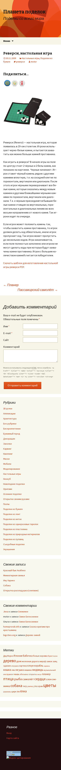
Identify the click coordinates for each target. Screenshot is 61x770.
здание (7, 665)
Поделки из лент (11, 514)
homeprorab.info (11, 626)
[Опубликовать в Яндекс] (22, 82)
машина (28, 670)
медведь (37, 670)
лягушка (19, 669)
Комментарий (11, 346)
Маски (6, 458)
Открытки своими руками (16, 499)
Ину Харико (9, 580)
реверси (20, 61)
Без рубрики (9, 423)
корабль (38, 665)
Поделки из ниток (12, 519)
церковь (7, 691)
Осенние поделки (12, 494)
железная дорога (30, 661)
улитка (30, 686)
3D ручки (7, 408)
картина (23, 665)
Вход (9, 733)
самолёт (28, 679)
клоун (30, 665)
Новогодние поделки (14, 483)
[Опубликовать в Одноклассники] (15, 82)
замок (49, 661)
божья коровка (40, 656)
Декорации (9, 438)
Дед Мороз (8, 656)
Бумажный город (11, 433)
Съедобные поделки (14, 544)
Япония (18, 655)
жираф (42, 661)
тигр (25, 686)
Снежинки (23, 611)
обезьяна (24, 674)
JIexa (5, 611)
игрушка (15, 666)
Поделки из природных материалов (21, 534)
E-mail (7, 333)
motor (34, 61)
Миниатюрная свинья (14, 575)
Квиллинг (8, 453)
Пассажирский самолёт (38, 290)
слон (49, 679)
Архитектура (9, 418)
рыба (18, 679)
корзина (47, 666)
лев (13, 670)
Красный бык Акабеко (14, 570)
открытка (33, 674)
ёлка (23, 691)
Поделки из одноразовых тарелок (20, 524)
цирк (13, 691)
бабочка (28, 655)
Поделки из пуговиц (13, 539)
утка (36, 686)
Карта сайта (13, 738)
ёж (18, 691)
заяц (55, 661)
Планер (11, 285)
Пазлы (6, 504)
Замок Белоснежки (28, 616)
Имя (6, 326)
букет (50, 656)
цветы (49, 685)
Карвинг (7, 448)
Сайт (6, 340)
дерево (9, 660)
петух (39, 674)
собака (16, 685)
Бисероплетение (12, 428)
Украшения (9, 549)
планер (46, 674)
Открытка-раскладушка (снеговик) (21, 590)
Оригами (7, 488)
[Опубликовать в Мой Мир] (7, 82)
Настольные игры (30, 58)
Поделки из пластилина (15, 529)
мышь (16, 674)
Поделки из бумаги (13, 509)
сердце (40, 679)
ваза (55, 656)
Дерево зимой (32, 635)
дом (18, 661)
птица (8, 678)
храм (40, 686)
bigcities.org (9, 635)
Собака (7, 585)
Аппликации (9, 413)
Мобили (7, 463)
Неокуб (7, 478)
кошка (7, 670)
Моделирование (11, 468)
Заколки (7, 443)
